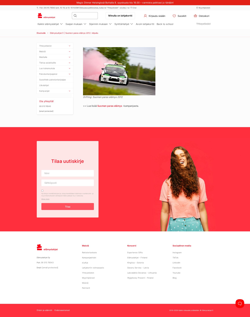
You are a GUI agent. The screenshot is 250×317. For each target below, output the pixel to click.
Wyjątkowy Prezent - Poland (140, 278)
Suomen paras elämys (109, 105)
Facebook (177, 268)
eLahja (85, 262)
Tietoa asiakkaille (47, 62)
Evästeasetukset (62, 310)
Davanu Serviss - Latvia (138, 268)
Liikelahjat (44, 85)
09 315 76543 (47, 262)
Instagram (177, 252)
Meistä (42, 51)
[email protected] (50, 267)
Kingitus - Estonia (135, 262)
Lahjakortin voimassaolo (93, 268)
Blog (175, 278)
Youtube (176, 273)
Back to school (165, 24)
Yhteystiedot (203, 23)
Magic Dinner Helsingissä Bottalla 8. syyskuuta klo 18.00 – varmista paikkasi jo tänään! (125, 2)
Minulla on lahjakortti (120, 15)
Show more (45, 199)
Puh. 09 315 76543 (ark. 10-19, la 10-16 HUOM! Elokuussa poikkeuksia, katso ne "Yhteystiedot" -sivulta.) (82, 8)
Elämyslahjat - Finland (137, 257)
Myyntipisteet (204, 8)
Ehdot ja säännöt (44, 310)
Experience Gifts (135, 252)
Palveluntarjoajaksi (48, 74)
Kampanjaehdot (89, 257)
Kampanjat (44, 91)
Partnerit (86, 288)
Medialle (43, 57)
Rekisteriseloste (89, 252)
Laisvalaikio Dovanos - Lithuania (142, 273)
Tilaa (67, 206)
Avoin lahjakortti (145, 24)
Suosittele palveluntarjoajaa (52, 79)
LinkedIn (176, 262)
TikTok (175, 257)
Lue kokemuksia (47, 68)
